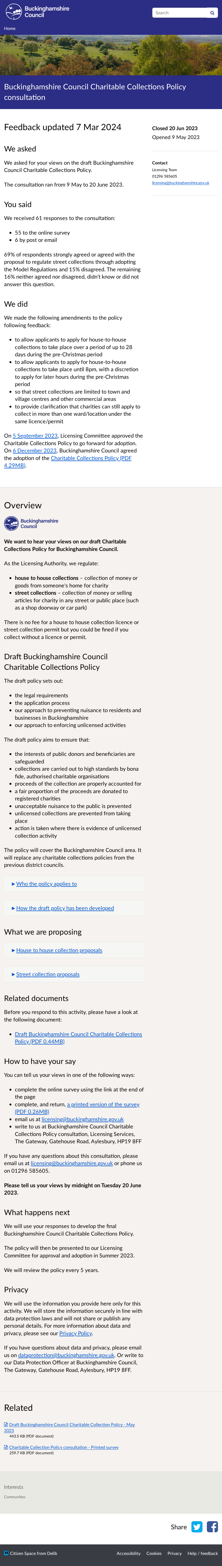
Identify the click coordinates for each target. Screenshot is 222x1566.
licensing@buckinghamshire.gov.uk (180, 182)
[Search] (212, 13)
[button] (74, 884)
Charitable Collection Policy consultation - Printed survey (64, 1447)
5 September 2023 (35, 435)
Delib (52, 1553)
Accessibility (129, 1553)
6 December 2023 (35, 450)
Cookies (154, 1553)
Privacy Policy (75, 1333)
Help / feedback (203, 1553)
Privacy (175, 1553)
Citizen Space (23, 1553)
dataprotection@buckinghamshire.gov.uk (66, 1355)
